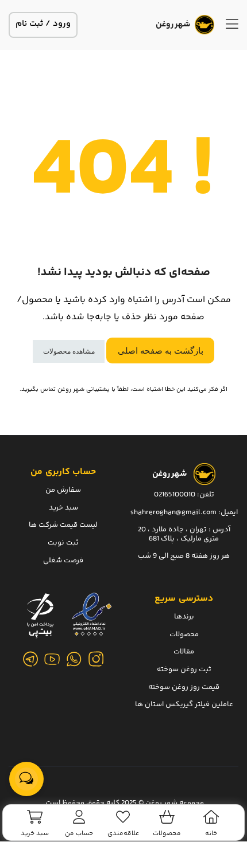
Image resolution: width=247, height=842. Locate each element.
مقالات (183, 652)
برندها (184, 616)
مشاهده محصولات (69, 351)
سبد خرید (63, 508)
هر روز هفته (210, 556)
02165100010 (174, 494)
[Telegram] (30, 659)
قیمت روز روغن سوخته (183, 687)
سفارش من (63, 490)
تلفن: (205, 494)
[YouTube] (52, 659)
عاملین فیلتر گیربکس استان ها (184, 704)
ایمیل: (228, 512)
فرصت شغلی (63, 560)
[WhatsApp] (74, 659)
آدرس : (218, 529)
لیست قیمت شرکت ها (63, 525)
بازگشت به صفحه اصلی (160, 350)
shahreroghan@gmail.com (173, 512)
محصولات (184, 634)
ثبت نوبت (63, 543)
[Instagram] (96, 659)
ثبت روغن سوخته (184, 669)
